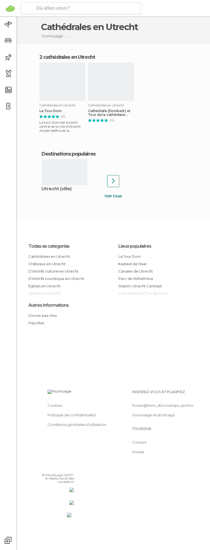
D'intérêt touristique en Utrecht (56, 278)
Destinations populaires (68, 153)
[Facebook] (49, 467)
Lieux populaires (134, 246)
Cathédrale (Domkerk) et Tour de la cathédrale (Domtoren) (109, 113)
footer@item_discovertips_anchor (163, 405)
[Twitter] (56, 467)
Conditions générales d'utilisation (77, 424)
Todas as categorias (48, 246)
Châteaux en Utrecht (47, 264)
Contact (139, 442)
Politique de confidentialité (72, 415)
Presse (138, 452)
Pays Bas (36, 323)
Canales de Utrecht (135, 271)
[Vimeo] (63, 467)
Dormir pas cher (42, 315)
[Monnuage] (10, 8)
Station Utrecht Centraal (140, 286)
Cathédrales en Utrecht (49, 256)
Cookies (55, 405)
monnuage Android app (153, 415)
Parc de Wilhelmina (135, 278)
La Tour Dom (50, 111)
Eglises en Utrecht (44, 286)
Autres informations (48, 305)
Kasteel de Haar (132, 264)
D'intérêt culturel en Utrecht (53, 271)
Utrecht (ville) (57, 189)
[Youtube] (70, 467)
